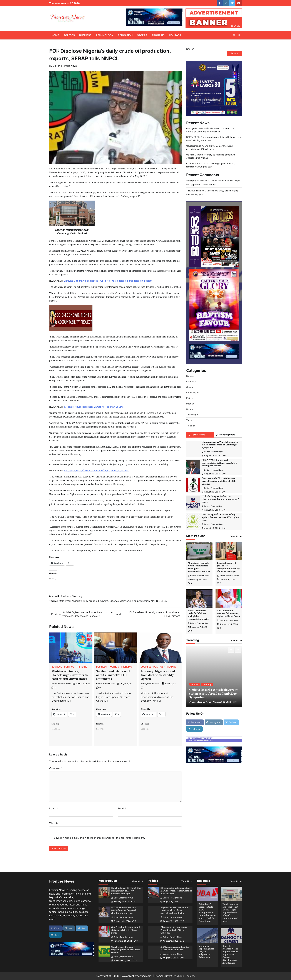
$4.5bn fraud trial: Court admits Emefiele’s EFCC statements (113, 675)
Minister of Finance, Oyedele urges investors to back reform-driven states (70, 675)
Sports (142, 35)
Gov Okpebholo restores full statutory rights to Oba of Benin (228, 613)
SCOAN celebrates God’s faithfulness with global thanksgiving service (198, 614)
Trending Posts (227, 434)
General (190, 387)
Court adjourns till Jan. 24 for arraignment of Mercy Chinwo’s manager (228, 567)
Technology (104, 35)
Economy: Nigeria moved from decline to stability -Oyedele (158, 675)
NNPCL (155, 600)
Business (85, 35)
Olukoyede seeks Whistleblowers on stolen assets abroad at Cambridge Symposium (220, 444)
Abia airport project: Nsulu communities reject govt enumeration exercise (199, 567)
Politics (69, 35)
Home (55, 35)
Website (53, 823)
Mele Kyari (65, 600)
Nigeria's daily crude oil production (129, 600)
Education (125, 35)
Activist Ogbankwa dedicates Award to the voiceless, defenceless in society (108, 280)
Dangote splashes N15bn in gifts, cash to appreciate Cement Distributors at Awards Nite (230, 954)
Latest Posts (198, 434)
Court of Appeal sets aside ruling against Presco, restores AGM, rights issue (220, 517)
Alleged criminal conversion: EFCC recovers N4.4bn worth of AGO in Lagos (176, 890)
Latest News (192, 392)
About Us (158, 35)
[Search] (239, 35)
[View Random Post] (234, 35)
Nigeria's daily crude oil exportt (90, 600)
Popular (190, 403)
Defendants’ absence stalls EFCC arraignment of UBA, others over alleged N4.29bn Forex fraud (207, 912)
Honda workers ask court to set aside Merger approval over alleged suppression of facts (230, 912)
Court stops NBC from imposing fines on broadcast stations (125, 949)
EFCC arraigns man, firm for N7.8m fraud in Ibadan (175, 948)
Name (53, 808)
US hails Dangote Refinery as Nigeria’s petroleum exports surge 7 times (220, 499)
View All (235, 536)
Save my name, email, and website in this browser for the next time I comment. (99, 837)
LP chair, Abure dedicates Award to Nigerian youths (94, 406)
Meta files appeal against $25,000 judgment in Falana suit (206, 951)
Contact (175, 35)
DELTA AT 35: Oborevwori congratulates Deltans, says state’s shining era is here (219, 462)
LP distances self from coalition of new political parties (96, 470)
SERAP (164, 600)
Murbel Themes (185, 975)
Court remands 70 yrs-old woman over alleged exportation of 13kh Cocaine (219, 481)
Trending (77, 596)
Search (190, 48)
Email (122, 808)
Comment (55, 768)
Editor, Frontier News (65, 65)
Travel (189, 420)
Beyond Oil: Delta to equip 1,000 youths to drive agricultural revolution (174, 910)
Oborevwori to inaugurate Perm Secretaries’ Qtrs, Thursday (174, 930)
